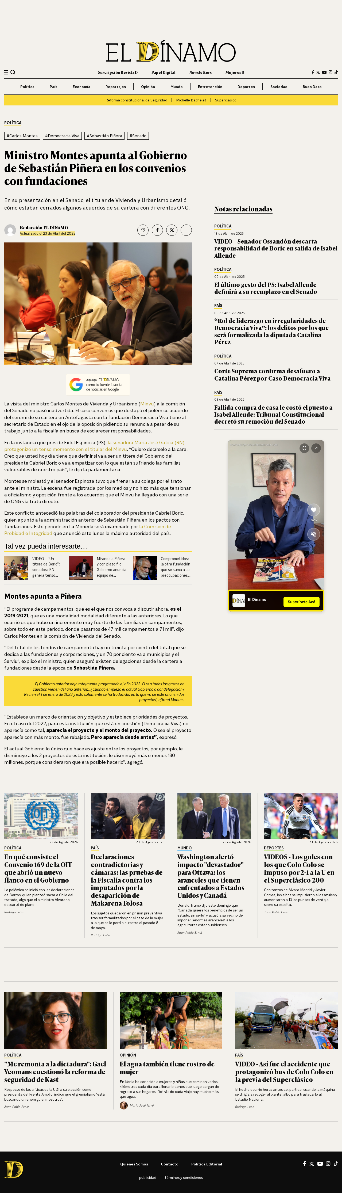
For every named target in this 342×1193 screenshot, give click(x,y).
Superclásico (225, 100)
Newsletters (200, 72)
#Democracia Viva (62, 135)
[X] (311, 1164)
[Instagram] (330, 72)
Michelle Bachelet (191, 100)
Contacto (169, 1164)
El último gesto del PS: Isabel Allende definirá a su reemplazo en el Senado (265, 288)
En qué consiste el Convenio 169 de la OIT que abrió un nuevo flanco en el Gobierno (38, 868)
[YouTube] (324, 72)
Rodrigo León (14, 912)
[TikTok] (336, 72)
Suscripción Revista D (118, 72)
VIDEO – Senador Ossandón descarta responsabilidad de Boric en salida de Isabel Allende (275, 248)
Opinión (148, 86)
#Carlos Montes (22, 135)
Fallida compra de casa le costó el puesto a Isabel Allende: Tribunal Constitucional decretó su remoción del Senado (273, 414)
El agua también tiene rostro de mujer (167, 1067)
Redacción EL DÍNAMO (44, 227)
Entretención (210, 86)
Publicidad (147, 1177)
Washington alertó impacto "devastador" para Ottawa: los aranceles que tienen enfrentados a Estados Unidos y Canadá (210, 876)
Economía (81, 86)
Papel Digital (163, 72)
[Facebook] (313, 72)
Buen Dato (312, 86)
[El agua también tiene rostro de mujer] (171, 1020)
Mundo (176, 86)
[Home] (171, 51)
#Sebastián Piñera (104, 135)
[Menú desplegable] (6, 72)
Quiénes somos (134, 1164)
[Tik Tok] (336, 1163)
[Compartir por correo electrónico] (143, 230)
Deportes (246, 86)
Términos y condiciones (184, 1177)
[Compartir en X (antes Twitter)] (171, 230)
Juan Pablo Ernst (189, 932)
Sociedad (278, 86)
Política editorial (206, 1164)
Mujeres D (235, 72)
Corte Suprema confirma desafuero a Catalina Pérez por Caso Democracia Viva (272, 374)
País (53, 86)
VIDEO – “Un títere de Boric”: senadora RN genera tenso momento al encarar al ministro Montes (46, 575)
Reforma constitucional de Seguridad (136, 100)
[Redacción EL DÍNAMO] (10, 230)
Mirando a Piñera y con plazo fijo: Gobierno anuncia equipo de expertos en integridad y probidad (111, 575)
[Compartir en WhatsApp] (186, 230)
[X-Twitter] (318, 72)
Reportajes (116, 86)
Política (27, 86)
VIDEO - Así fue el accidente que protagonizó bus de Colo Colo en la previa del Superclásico (284, 1071)
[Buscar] (12, 72)
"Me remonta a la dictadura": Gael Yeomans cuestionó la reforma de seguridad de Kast (55, 1071)
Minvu (147, 403)
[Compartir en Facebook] (157, 230)
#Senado (138, 135)
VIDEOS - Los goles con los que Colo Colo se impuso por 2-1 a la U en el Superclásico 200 (299, 868)
